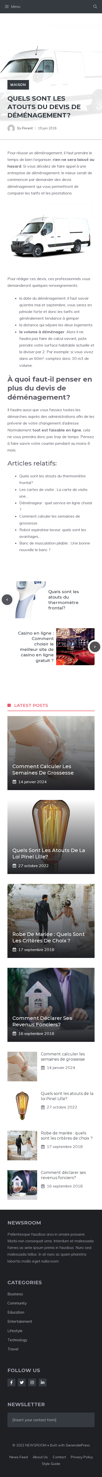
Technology (17, 1340)
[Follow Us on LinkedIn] (43, 1382)
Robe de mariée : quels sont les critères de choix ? (67, 1136)
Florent (27, 128)
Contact (59, 1457)
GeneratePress (78, 1445)
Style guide (51, 1463)
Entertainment (19, 1321)
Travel (12, 1349)
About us (40, 1457)
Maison (18, 84)
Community (17, 1303)
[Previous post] (7, 600)
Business (15, 1294)
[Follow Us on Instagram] (32, 1382)
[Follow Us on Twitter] (22, 1382)
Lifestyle (15, 1330)
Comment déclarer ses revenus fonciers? (63, 1175)
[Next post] (95, 647)
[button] (95, 6)
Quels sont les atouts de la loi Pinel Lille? (67, 1096)
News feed (18, 1457)
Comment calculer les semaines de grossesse (63, 1057)
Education (15, 1312)
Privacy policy (82, 1457)
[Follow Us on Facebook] (11, 1382)
